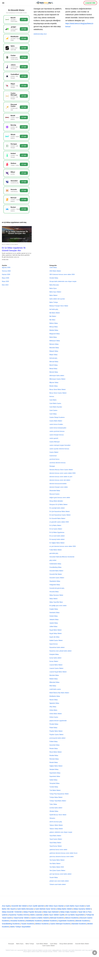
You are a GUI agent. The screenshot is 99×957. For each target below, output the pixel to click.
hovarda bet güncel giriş (57, 588)
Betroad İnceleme (57, 918)
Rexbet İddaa (54, 762)
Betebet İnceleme (50, 921)
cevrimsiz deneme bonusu (58, 462)
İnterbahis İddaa (54, 612)
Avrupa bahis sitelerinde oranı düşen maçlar (63, 281)
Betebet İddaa (54, 330)
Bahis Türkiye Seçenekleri (20, 927)
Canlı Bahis (53, 400)
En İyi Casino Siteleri (56, 529)
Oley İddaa (53, 706)
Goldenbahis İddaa (55, 563)
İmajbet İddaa (54, 609)
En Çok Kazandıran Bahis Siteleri (60, 511)
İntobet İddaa (54, 616)
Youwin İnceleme (27, 924)
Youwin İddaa (54, 877)
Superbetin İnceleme (66, 921)
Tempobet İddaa (54, 783)
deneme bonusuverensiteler (58, 483)
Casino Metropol (55, 441)
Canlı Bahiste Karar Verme (45, 909)
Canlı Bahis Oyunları (56, 407)
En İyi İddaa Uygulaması (10, 244)
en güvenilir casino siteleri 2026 (59, 522)
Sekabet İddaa (54, 769)
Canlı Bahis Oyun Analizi (74, 906)
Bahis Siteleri (53, 295)
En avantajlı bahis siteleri (57, 508)
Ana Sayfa (6, 906)
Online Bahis (53, 710)
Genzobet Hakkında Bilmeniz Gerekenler (62, 557)
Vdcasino (52, 818)
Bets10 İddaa (54, 365)
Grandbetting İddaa (55, 567)
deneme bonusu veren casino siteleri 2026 (63, 473)
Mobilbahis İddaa (55, 696)
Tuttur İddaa (53, 804)
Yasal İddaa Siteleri (55, 842)
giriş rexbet (53, 560)
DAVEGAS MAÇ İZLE (40, 34)
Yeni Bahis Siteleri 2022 (57, 867)
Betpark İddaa (54, 351)
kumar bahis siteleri (55, 658)
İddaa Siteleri (54, 598)
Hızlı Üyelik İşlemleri (36, 906)
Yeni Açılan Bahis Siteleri (57, 860)
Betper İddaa (53, 354)
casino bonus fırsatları (56, 424)
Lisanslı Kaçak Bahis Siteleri (58, 672)
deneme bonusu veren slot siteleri (60, 480)
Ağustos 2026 (6, 267)
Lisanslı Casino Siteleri (56, 668)
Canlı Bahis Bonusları (25, 909)
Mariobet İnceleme (79, 924)
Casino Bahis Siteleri (56, 421)
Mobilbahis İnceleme (34, 921)
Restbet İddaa (54, 755)
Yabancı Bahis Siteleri (56, 825)
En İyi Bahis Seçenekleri (75, 915)
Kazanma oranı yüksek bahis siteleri (61, 651)
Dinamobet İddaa (55, 490)
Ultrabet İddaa (54, 811)
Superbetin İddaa (55, 776)
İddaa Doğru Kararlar (68, 912)
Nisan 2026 (5, 281)
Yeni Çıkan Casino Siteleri (57, 870)
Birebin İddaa (54, 386)
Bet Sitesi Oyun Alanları (55, 906)
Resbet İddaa (54, 748)
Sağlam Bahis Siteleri (56, 766)
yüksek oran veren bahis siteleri (59, 881)
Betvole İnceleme (82, 921)
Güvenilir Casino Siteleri (57, 577)
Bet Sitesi (52, 319)
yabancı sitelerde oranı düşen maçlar (61, 832)
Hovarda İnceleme (17, 921)
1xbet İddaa (53, 267)
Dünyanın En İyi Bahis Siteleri (58, 504)
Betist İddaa (53, 337)
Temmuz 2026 (6, 271)
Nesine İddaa (54, 699)
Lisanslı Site (90, 3)
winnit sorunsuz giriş (56, 821)
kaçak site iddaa (54, 637)
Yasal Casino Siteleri (56, 839)
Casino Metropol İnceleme (60, 924)
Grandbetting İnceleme (11, 924)
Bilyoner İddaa (54, 382)
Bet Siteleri (53, 316)
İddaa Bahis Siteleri (64, 909)
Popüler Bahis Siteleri (56, 731)
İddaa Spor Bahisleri (51, 912)
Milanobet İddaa (54, 682)
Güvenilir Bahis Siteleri (56, 570)
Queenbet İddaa (54, 745)
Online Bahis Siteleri (56, 713)
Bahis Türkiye (54, 302)
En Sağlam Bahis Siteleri (57, 543)
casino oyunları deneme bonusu (59, 448)
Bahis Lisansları (36, 915)
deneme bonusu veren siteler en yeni (61, 476)
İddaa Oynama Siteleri (82, 909)
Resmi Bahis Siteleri (56, 752)
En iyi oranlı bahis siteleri (57, 536)
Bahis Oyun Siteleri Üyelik (54, 915)
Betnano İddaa (54, 344)
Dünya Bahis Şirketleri (56, 501)
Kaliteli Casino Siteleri (56, 640)
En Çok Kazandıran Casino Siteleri (60, 515)
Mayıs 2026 (5, 278)
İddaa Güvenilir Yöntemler (12, 912)
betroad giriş (53, 358)
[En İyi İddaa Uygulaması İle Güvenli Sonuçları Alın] (17, 234)
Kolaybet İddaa (54, 654)
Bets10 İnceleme (71, 918)
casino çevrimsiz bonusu (57, 431)
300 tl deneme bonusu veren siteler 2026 (62, 274)
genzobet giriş (54, 553)
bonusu (52, 396)
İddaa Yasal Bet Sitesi (56, 602)
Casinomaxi (53, 455)
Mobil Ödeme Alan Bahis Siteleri (59, 692)
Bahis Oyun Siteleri (55, 292)
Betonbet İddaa (54, 347)
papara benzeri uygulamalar (58, 720)
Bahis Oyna (53, 288)
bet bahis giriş (54, 309)
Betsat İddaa (53, 368)
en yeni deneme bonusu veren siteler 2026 (63, 546)
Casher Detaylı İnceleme (57, 417)
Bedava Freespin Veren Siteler (59, 306)
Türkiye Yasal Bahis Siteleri (58, 801)
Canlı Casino (53, 410)
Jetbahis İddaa (54, 619)
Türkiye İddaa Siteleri (56, 797)
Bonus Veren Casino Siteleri (58, 393)
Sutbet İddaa (53, 780)
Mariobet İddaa (54, 675)
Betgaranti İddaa (55, 333)
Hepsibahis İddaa (55, 581)
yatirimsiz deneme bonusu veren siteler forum (63, 853)
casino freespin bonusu (57, 435)
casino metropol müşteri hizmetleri (60, 445)
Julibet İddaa (53, 626)
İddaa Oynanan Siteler (56, 595)
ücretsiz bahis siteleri (56, 807)
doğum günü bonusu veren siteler (60, 497)
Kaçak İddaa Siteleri (56, 633)
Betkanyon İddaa (55, 340)
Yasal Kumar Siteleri (56, 846)
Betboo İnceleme (42, 924)
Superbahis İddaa (55, 773)
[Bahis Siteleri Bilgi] (44, 2)
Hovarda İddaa (54, 591)
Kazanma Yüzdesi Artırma (19, 915)
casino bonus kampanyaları (58, 428)
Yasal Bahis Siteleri (55, 835)
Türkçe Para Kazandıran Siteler (59, 794)
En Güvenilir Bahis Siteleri (57, 518)
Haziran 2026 (6, 274)
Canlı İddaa (53, 414)
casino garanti (54, 438)
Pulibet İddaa (54, 741)
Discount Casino (54, 494)
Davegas (52, 466)
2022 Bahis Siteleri (55, 271)
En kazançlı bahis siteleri (57, 539)
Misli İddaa (53, 685)
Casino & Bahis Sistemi (40, 918)
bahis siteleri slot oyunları (57, 299)
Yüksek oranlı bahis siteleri (58, 884)
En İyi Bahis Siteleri (55, 525)
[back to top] (94, 952)
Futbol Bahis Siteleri (56, 550)
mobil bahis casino (55, 689)
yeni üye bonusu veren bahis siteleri (60, 874)
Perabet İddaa (54, 724)
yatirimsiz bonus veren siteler (58, 849)
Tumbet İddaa (54, 787)
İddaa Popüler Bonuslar (32, 912)
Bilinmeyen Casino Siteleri (57, 379)
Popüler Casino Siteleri (56, 734)
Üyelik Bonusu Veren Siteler (58, 814)
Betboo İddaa (54, 323)
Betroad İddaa (54, 361)
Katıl (24, 19)
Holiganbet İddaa (55, 584)
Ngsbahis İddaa (54, 703)
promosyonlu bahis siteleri (57, 738)
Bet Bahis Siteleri (55, 313)
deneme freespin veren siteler (59, 487)
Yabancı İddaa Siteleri (56, 828)
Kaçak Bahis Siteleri (56, 630)
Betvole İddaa (54, 372)
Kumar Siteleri (54, 661)
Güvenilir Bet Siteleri (56, 574)
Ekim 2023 (5, 285)
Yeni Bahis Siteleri (55, 863)
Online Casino (54, 717)
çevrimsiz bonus (54, 459)
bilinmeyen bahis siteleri (57, 375)
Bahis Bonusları (54, 285)
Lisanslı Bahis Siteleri (56, 665)
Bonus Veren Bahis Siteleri (58, 389)
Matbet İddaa (54, 679)
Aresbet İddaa (54, 278)
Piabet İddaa (53, 727)
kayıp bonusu (54, 644)
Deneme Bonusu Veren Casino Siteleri (61, 469)
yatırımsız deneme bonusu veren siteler (62, 856)
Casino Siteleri (54, 452)
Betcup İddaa (54, 326)
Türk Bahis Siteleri (55, 790)
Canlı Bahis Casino (55, 403)
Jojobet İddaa (54, 623)
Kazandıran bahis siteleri (57, 647)
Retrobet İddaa (54, 759)
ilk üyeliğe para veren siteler (58, 605)
